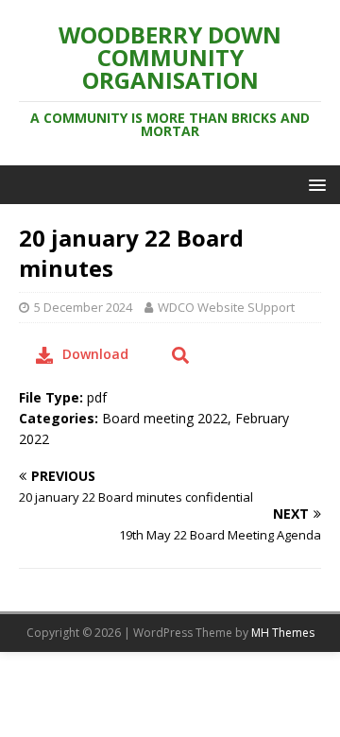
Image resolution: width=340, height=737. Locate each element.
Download (95, 354)
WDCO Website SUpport (226, 307)
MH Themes (282, 633)
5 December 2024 (83, 307)
